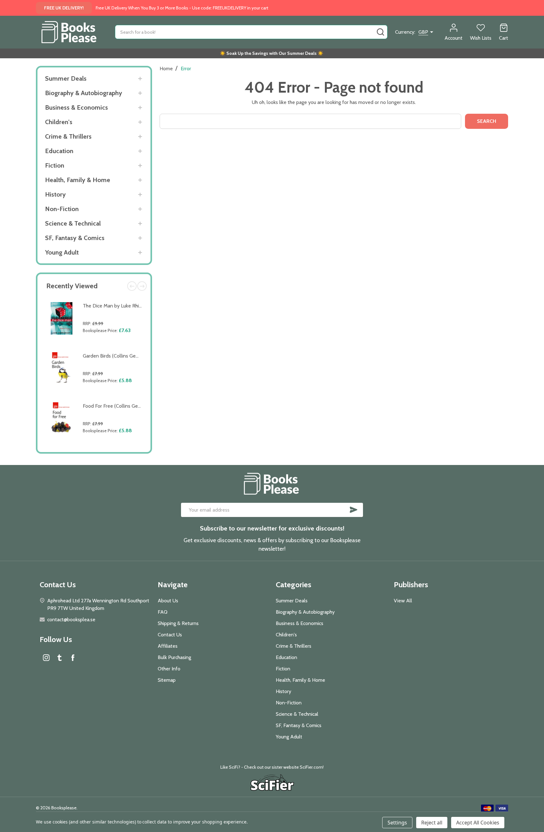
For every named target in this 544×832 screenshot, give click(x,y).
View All (403, 601)
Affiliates (168, 646)
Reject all (431, 822)
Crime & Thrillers (68, 136)
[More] (139, 78)
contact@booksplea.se (71, 620)
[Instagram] (46, 657)
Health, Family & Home (77, 180)
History (55, 194)
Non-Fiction (62, 209)
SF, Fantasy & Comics (75, 238)
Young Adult (62, 252)
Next (142, 286)
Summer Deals (66, 78)
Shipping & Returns (178, 623)
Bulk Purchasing (174, 657)
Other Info (169, 669)
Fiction (54, 165)
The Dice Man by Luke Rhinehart (118, 306)
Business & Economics (76, 107)
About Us (168, 601)
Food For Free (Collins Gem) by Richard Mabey (133, 406)
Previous (132, 286)
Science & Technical (73, 223)
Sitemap (167, 680)
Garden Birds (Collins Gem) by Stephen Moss (131, 356)
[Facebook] (72, 657)
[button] (272, 783)
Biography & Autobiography (83, 93)
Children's (58, 122)
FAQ (162, 612)
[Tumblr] (59, 657)
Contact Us (170, 635)
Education (59, 151)
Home (166, 69)
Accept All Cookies (477, 822)
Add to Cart (114, 345)
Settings (397, 822)
